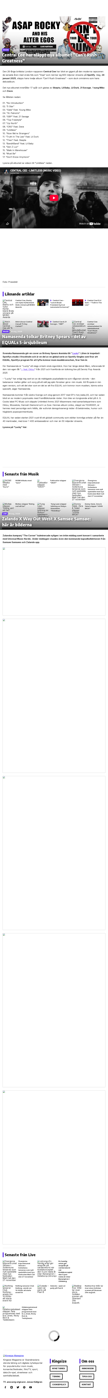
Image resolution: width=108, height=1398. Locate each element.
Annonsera (88, 1368)
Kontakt (86, 1384)
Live (5, 514)
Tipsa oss (87, 1376)
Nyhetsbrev (58, 1368)
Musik (6, 50)
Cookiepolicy (59, 1384)
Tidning (56, 1376)
